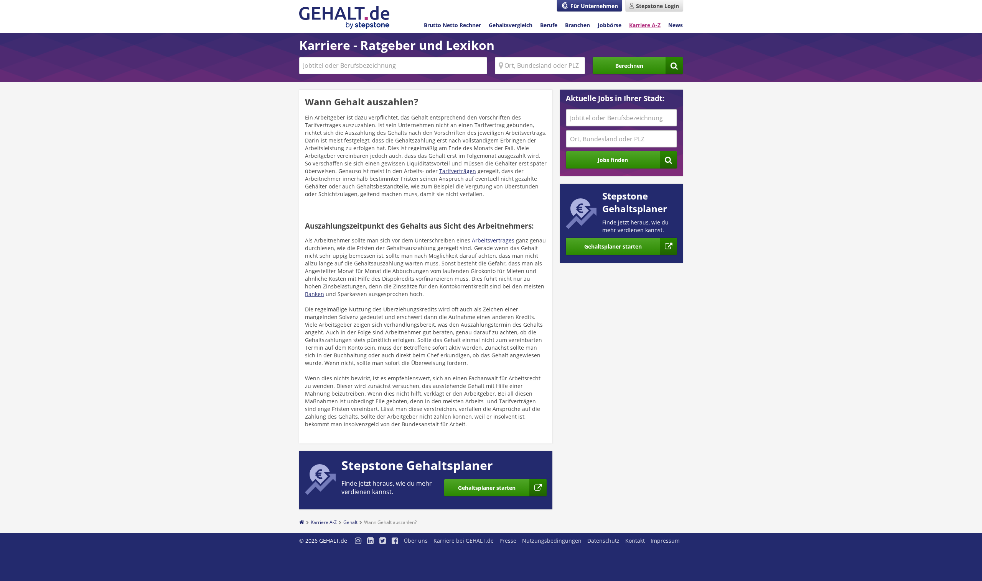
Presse (507, 540)
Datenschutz (603, 540)
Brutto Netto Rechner (452, 25)
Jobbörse (609, 25)
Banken (314, 294)
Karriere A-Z (645, 25)
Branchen (577, 25)
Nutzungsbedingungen (552, 540)
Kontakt (635, 540)
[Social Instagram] (358, 541)
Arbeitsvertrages (493, 240)
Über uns (416, 540)
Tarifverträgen (457, 171)
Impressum (665, 540)
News (675, 25)
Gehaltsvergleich (510, 25)
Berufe (548, 25)
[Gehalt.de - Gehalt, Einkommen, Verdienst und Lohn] (344, 17)
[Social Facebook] (395, 541)
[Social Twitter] (382, 541)
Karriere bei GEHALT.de (463, 540)
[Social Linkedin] (370, 541)
